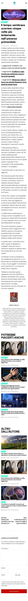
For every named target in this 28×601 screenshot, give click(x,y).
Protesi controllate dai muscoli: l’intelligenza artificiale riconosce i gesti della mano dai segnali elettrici (13, 387)
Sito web (17, 575)
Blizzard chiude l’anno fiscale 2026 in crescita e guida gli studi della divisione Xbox (12, 413)
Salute (3, 502)
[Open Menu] (2, 3)
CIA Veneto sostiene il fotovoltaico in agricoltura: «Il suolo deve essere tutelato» (14, 454)
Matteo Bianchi (14, 45)
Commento (5, 548)
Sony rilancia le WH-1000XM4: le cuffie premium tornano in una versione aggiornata (13, 361)
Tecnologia (4, 22)
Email (3, 575)
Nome (3, 568)
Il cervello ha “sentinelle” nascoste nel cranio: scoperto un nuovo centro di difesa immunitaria (14, 505)
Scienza (3, 451)
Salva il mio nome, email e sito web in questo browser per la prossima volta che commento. (13, 583)
